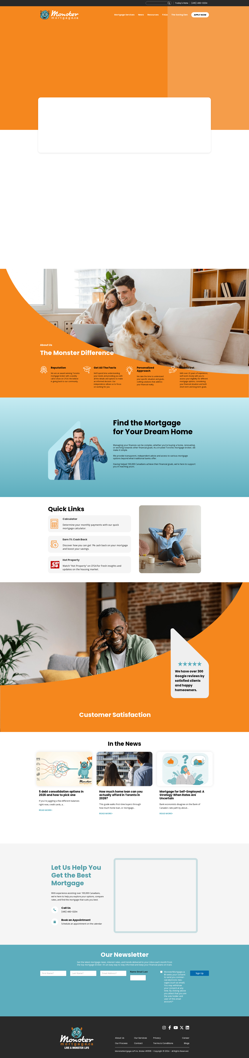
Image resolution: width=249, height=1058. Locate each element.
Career (185, 1037)
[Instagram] (164, 1028)
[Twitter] (182, 1028)
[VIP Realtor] (89, 544)
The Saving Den (179, 14)
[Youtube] (176, 1028)
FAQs (165, 14)
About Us (119, 1037)
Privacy (157, 1037)
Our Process (121, 1043)
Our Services (140, 1037)
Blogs (186, 1043)
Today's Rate (181, 3)
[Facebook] (170, 1028)
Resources (153, 14)
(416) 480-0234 (199, 3)
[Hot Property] (89, 564)
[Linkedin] (187, 1028)
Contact (138, 1043)
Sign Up (199, 973)
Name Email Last (139, 972)
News (141, 14)
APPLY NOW (200, 14)
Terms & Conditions (163, 1043)
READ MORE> (45, 810)
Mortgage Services (124, 14)
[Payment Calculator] (89, 523)
